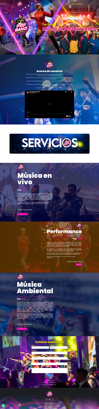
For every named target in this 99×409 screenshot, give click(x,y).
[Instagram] (52, 399)
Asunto (33, 361)
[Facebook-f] (46, 399)
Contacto (79, 4)
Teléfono (34, 350)
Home (67, 4)
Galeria (73, 4)
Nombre (33, 345)
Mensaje (33, 367)
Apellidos (52, 345)
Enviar (49, 375)
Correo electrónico (36, 356)
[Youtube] (49, 399)
